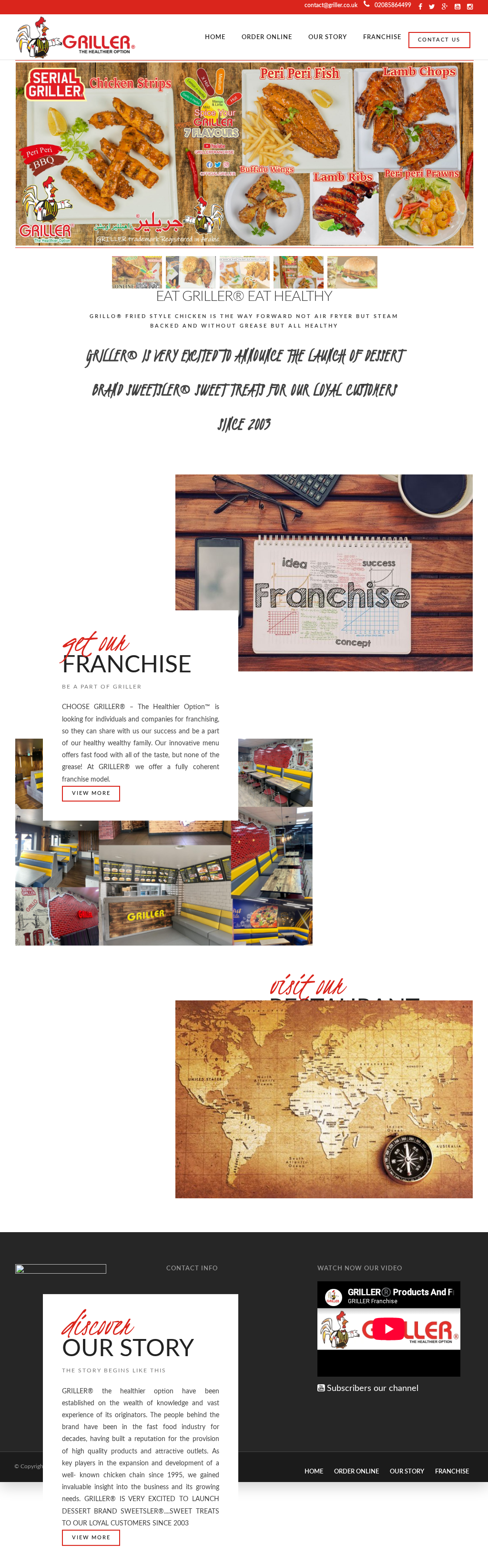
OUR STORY (327, 37)
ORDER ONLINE (267, 37)
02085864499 (393, 5)
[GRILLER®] (75, 37)
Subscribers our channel (371, 1388)
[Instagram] (457, 7)
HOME (215, 37)
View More (91, 793)
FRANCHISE (382, 37)
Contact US (439, 39)
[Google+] (445, 7)
